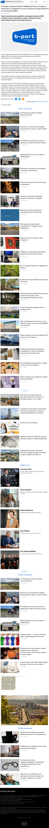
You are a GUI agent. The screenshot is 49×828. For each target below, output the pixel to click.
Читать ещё (25, 390)
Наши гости (25, 465)
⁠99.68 (35, 2)
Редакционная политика (18, 803)
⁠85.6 (31, 2)
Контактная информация (8, 803)
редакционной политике (41, 101)
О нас (2, 803)
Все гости (24, 571)
